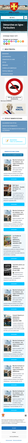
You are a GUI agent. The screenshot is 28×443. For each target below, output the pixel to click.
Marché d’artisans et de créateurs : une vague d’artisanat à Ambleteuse (18, 162)
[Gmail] (14, 41)
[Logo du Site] (14, 13)
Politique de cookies (9, 440)
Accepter (14, 428)
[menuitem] (14, 53)
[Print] (23, 41)
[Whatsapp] (9, 41)
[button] (25, 415)
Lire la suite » (14, 179)
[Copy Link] (18, 41)
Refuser (14, 432)
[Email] (4, 44)
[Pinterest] (7, 44)
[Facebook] (4, 41)
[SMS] (21, 41)
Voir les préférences (14, 436)
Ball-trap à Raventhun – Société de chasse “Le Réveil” (18, 188)
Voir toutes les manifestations (13, 155)
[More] (9, 44)
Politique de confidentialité (17, 440)
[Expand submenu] (24, 56)
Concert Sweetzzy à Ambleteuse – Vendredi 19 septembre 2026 (18, 318)
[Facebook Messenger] (16, 41)
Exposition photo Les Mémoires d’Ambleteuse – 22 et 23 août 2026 (18, 267)
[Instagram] (11, 41)
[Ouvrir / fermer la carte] (25, 17)
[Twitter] (7, 41)
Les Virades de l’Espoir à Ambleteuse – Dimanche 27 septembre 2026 (17, 239)
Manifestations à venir (12, 151)
